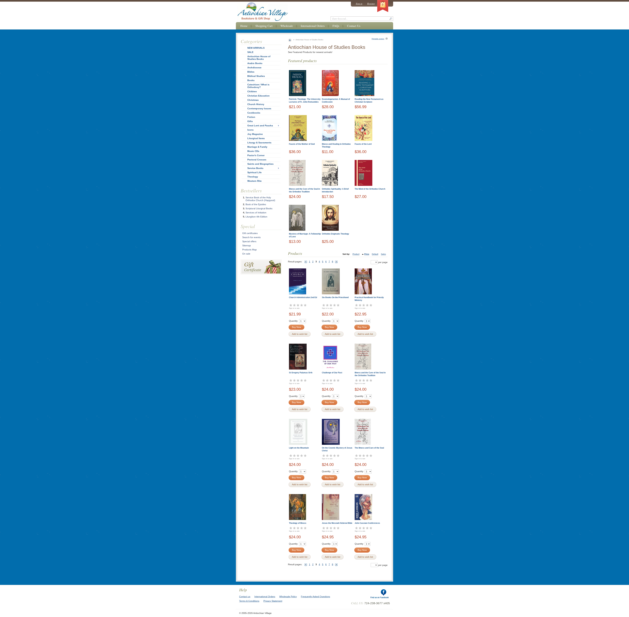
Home (244, 26)
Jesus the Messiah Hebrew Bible (337, 523)
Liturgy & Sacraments (259, 142)
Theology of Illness (297, 523)
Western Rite (254, 181)
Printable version (378, 39)
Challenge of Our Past (332, 373)
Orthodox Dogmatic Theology (335, 234)
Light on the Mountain (299, 448)
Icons (250, 129)
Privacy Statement (272, 601)
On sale (246, 253)
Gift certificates (250, 233)
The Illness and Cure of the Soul (369, 448)
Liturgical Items (256, 138)
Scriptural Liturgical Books (259, 208)
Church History (255, 104)
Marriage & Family (257, 147)
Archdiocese (254, 67)
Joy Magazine (255, 134)
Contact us (244, 596)
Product (356, 254)
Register (371, 3)
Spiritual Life (254, 172)
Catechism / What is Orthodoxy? (258, 85)
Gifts (250, 121)
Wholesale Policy (288, 596)
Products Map (249, 249)
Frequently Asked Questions (315, 596)
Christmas (253, 100)
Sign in (359, 3)
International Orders (313, 26)
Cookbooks (253, 112)
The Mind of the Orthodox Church (370, 189)
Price (366, 254)
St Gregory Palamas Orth (300, 373)
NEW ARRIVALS (256, 48)
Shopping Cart (264, 26)
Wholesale (286, 26)
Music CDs (253, 151)
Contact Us (353, 26)
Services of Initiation (256, 212)
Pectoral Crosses (256, 159)
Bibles (250, 71)
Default (375, 254)
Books (251, 80)
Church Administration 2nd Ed (303, 297)
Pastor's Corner (256, 155)
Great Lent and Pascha (260, 125)
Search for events (251, 237)
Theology (252, 176)
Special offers (249, 241)
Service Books (255, 168)
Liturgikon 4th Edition (256, 216)
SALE (250, 52)
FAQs (336, 26)
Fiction (251, 117)
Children (252, 91)
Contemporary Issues (259, 108)
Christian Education (258, 95)
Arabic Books (254, 63)
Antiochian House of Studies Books (258, 57)
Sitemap (246, 245)
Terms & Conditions (249, 601)
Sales (383, 254)
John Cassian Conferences (367, 523)
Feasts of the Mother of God (302, 144)
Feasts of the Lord (363, 144)
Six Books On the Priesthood (335, 297)
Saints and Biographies (260, 164)
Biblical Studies (256, 76)
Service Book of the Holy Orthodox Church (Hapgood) (260, 199)
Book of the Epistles (256, 204)
